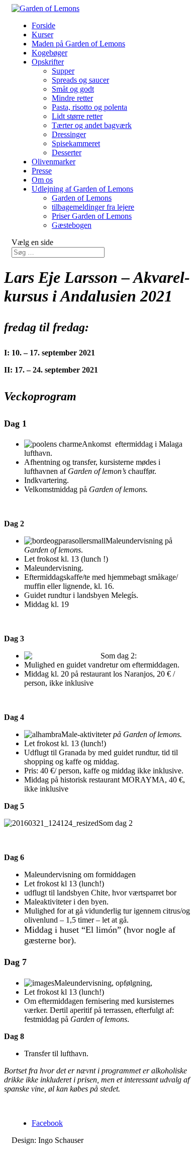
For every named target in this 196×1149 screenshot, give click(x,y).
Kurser (42, 34)
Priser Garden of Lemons (92, 216)
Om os (42, 179)
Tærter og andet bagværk (92, 125)
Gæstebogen (71, 225)
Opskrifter (48, 61)
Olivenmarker (53, 161)
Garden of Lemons (82, 198)
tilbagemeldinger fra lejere (93, 207)
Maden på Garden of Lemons (78, 43)
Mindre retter (72, 98)
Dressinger (69, 134)
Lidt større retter (77, 116)
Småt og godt (73, 89)
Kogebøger (49, 52)
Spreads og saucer (80, 80)
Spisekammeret (76, 143)
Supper (63, 71)
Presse (42, 170)
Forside (43, 25)
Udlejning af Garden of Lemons (82, 189)
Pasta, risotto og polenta (89, 107)
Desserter (66, 152)
